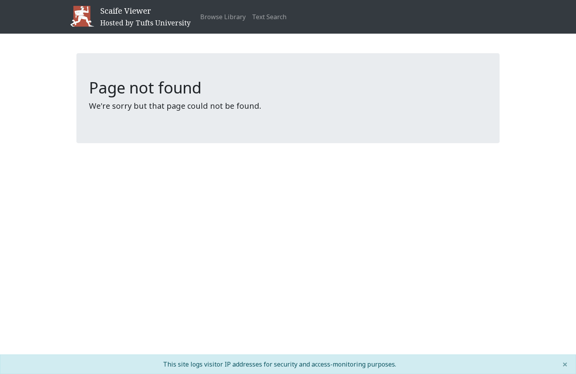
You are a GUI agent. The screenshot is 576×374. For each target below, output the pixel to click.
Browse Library (223, 17)
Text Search (269, 17)
